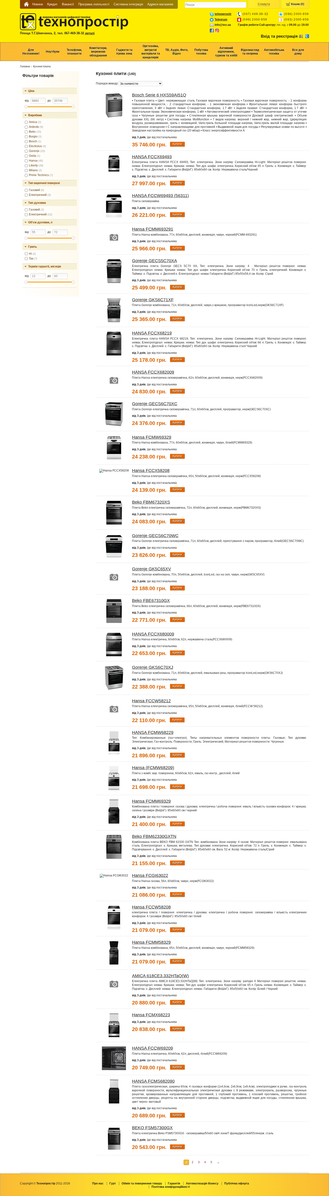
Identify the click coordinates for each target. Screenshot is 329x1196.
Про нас (98, 1183)
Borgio (35, 136)
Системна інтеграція (128, 4)
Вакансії (68, 4)
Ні (32, 253)
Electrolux (37, 146)
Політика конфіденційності (170, 1187)
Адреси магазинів (160, 4)
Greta (34, 155)
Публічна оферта (236, 1183)
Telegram (221, 19)
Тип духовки (37, 203)
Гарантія (174, 1183)
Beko (35, 131)
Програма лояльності (93, 4)
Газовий (36, 190)
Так (33, 258)
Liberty (36, 165)
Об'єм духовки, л (40, 222)
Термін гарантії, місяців (44, 266)
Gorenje (37, 151)
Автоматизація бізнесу (202, 1183)
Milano (35, 170)
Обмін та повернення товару (142, 1183)
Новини (37, 4)
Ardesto (36, 127)
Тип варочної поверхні (44, 183)
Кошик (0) (297, 4)
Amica (35, 122)
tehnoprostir (223, 14)
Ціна (31, 91)
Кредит (52, 4)
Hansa (36, 160)
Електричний (40, 195)
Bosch (35, 141)
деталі (90, 33)
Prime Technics (41, 175)
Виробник (35, 115)
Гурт (112, 1183)
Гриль (32, 246)
